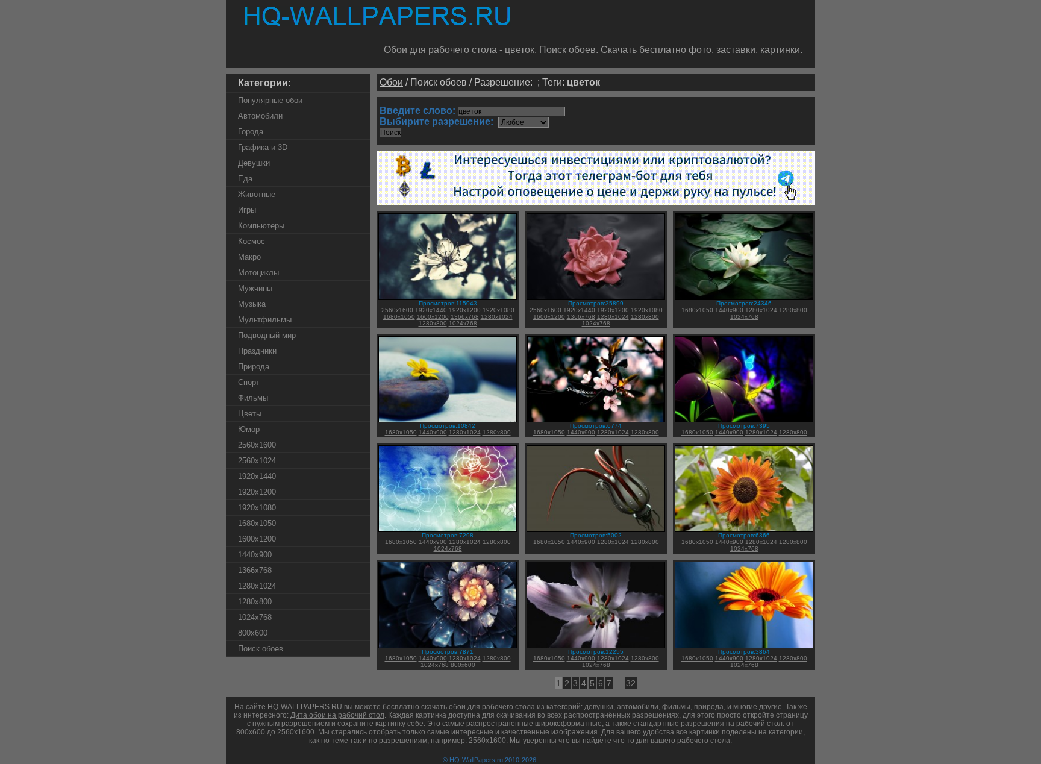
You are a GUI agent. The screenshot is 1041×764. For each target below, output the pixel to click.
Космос (251, 241)
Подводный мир (267, 335)
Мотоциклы (258, 272)
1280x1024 (257, 585)
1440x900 (255, 554)
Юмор (249, 429)
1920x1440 (257, 476)
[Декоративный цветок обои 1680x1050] (744, 646)
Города (250, 131)
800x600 (252, 632)
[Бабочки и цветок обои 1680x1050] (744, 420)
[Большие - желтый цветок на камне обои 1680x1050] (447, 420)
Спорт (249, 382)
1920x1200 (257, 491)
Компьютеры (261, 225)
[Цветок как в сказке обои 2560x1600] (447, 298)
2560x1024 (257, 460)
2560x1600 (257, 444)
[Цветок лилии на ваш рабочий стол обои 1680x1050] (596, 646)
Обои (391, 82)
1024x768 (255, 617)
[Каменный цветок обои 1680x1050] (447, 646)
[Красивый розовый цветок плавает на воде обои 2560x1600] (596, 298)
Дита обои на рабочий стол (337, 715)
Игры (247, 209)
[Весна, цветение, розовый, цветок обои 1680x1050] (596, 420)
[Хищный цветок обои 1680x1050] (596, 530)
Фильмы (253, 397)
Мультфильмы (265, 319)
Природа (253, 366)
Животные (256, 194)
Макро (249, 256)
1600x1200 (257, 538)
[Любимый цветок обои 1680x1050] (744, 530)
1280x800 (255, 601)
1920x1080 (257, 507)
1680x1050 (257, 523)
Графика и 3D (262, 147)
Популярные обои (270, 100)
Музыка (252, 303)
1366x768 (255, 570)
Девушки (254, 163)
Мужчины (255, 288)
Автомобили (260, 116)
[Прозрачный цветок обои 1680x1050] (447, 530)
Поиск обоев (260, 648)
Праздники (257, 350)
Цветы (249, 413)
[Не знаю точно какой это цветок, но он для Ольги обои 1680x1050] (744, 298)
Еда (245, 178)
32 (631, 683)
